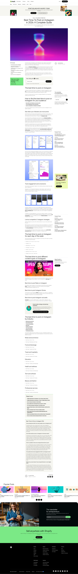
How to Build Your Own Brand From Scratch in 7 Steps (36, 403)
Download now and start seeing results (41, 311)
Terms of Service (21, 571)
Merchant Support (45, 548)
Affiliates (35, 553)
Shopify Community (46, 554)
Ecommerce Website (46, 565)
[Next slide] (41, 500)
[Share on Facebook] (48, 476)
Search (66, 4)
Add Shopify (57, 265)
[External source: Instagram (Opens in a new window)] (60, 571)
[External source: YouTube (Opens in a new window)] (58, 571)
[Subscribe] (67, 100)
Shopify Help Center (46, 550)
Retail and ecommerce (30, 321)
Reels (26, 286)
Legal (34, 554)
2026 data (47, 279)
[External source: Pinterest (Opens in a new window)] (67, 571)
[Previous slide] (37, 500)
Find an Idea (15, 4)
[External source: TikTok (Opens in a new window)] (62, 571)
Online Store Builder (46, 562)
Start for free (65, 1)
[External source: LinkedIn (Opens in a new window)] (65, 571)
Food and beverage (29, 322)
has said (35, 67)
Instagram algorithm (32, 66)
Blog (11, 4)
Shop (62, 548)
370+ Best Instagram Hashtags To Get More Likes (36, 405)
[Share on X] (50, 476)
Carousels (27, 299)
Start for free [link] (48, 81)
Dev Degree (54, 551)
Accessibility (35, 565)
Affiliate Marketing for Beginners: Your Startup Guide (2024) (37, 398)
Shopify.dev (54, 548)
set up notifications (29, 227)
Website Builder (45, 563)
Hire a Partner (45, 551)
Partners (35, 551)
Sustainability (36, 562)
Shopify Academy (45, 553)
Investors (35, 550)
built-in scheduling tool (29, 210)
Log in (60, 1)
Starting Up (19, 4)
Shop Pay (62, 550)
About (34, 548)
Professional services (29, 330)
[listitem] (39, 492)
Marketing (23, 4)
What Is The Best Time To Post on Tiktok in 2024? (36, 409)
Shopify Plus (63, 551)
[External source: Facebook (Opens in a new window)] (53, 571)
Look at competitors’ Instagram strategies (33, 105)
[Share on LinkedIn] (52, 476)
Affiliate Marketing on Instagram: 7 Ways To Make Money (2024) (38, 400)
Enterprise (32, 1)
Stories (37, 292)
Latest (27, 4)
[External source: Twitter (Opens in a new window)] (55, 571)
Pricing (28, 1)
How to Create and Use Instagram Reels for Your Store (36, 415)
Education (27, 325)
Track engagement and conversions (32, 104)
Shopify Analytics (44, 215)
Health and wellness (29, 326)
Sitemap (33, 571)
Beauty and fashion (29, 329)
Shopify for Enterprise (64, 553)
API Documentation (55, 550)
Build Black (35, 563)
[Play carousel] (39, 500)
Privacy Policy (28, 571)
